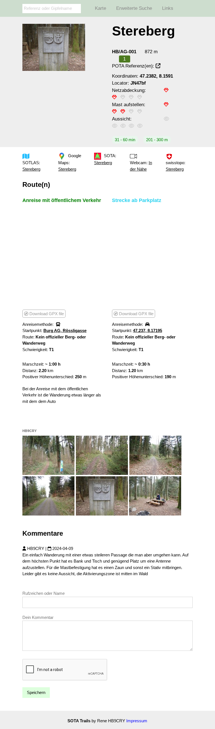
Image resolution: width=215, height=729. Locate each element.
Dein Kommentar (37, 617)
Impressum (136, 720)
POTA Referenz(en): (134, 66)
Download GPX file (46, 313)
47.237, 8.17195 (147, 330)
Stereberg (31, 169)
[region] (62, 256)
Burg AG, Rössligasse (65, 330)
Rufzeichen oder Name (43, 593)
